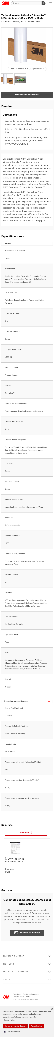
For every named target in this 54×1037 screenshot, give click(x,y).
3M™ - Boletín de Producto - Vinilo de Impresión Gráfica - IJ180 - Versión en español (14, 860)
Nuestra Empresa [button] (13, 956)
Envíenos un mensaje (30, 933)
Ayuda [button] (7, 980)
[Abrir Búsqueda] (50, 3)
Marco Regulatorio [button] (15, 972)
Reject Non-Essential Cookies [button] (15, 1026)
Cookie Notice (9, 1020)
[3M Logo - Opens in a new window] (5, 3)
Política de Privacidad (31, 994)
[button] (11, 1031)
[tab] (26, 833)
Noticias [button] (8, 964)
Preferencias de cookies (21, 996)
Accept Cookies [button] (36, 1026)
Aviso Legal (17, 994)
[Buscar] (43, 3)
